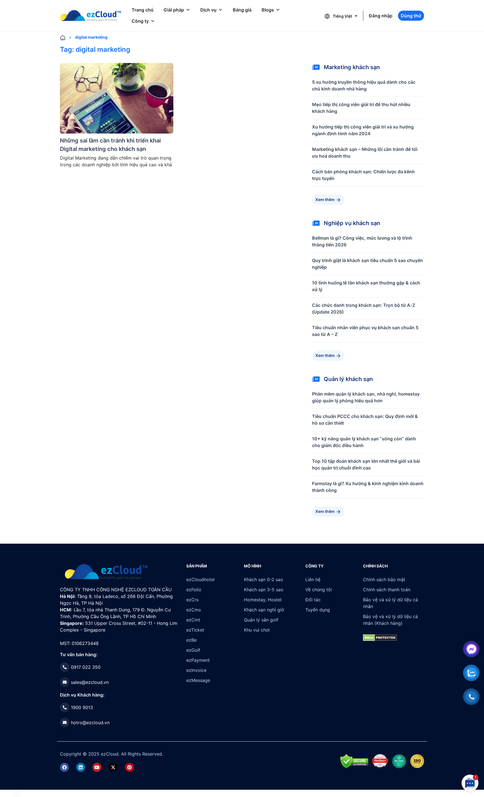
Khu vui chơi (257, 630)
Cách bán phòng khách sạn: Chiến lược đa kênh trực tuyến (363, 175)
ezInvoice (196, 670)
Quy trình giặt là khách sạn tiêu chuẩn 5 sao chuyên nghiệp (367, 264)
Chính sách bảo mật (384, 579)
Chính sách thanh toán (386, 589)
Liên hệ (312, 579)
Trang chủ (142, 10)
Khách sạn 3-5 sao (263, 589)
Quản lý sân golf (261, 620)
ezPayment (198, 660)
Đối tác (313, 599)
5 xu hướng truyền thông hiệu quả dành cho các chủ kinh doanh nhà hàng (363, 85)
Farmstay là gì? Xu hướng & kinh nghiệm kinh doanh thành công (368, 487)
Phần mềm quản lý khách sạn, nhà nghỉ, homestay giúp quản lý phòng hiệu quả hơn (366, 397)
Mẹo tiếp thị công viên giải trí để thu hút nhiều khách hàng (361, 108)
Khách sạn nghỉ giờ (264, 610)
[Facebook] (64, 767)
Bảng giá (242, 10)
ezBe (191, 640)
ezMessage (198, 680)
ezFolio (193, 589)
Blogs (268, 10)
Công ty (140, 21)
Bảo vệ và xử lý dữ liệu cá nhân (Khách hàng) (390, 620)
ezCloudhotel (200, 579)
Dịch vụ (208, 10)
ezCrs (192, 599)
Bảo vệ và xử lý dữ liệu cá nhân (390, 603)
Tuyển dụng (317, 610)
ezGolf (193, 650)
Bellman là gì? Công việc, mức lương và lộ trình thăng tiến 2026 (362, 241)
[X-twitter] (113, 767)
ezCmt (193, 620)
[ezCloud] (90, 15)
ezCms (193, 610)
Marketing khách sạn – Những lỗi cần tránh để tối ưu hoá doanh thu (364, 152)
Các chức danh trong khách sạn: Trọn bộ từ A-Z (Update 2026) (363, 308)
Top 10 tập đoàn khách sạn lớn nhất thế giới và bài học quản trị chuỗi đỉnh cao (366, 464)
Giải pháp (174, 10)
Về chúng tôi (318, 589)
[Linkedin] (80, 767)
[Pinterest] (129, 767)
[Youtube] (96, 767)
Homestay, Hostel (262, 599)
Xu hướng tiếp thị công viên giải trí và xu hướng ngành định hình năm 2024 (363, 130)
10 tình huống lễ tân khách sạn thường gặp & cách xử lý (366, 286)
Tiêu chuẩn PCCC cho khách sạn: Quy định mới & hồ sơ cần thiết (365, 419)
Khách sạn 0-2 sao (263, 579)
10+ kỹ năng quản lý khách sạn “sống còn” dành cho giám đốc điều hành (364, 442)
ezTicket (195, 630)
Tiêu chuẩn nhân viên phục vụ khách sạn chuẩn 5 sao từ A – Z (365, 331)
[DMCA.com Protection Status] (17, 793)
